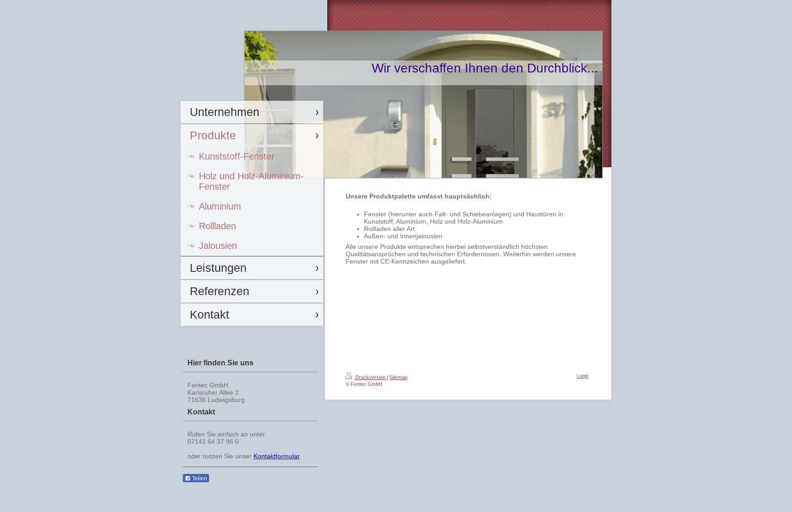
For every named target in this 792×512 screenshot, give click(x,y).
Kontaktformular (276, 456)
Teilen (199, 478)
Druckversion (370, 377)
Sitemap (398, 377)
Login (582, 376)
